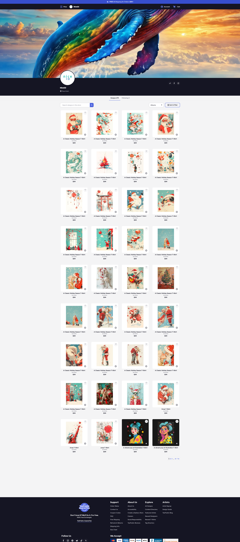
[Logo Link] (70, 6)
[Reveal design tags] (85, 135)
